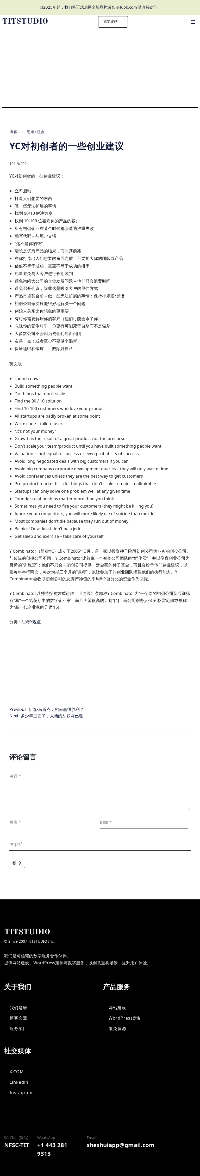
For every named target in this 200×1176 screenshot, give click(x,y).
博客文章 (18, 1018)
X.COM (17, 1072)
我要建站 (111, 21)
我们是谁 (18, 1007)
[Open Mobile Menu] (193, 22)
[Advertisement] (100, 68)
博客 (13, 131)
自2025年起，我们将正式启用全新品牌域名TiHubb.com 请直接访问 (98, 7)
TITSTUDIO (27, 932)
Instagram (21, 1092)
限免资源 (117, 1028)
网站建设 (117, 1007)
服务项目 (18, 1028)
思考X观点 (36, 131)
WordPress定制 (125, 1018)
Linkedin (19, 1082)
